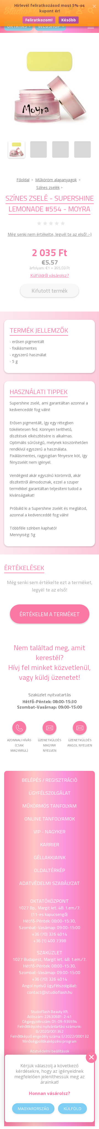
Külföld (72, 1108)
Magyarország (33, 1108)
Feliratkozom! (39, 19)
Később (68, 19)
